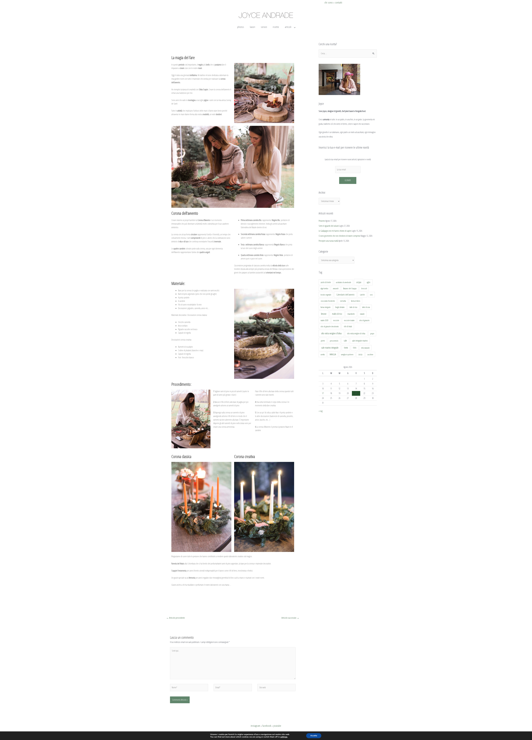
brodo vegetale (326, 294)
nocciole (336, 320)
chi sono (328, 2)
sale (345, 340)
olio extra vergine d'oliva (331, 333)
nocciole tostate (349, 320)
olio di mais (348, 326)
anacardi (335, 288)
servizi (264, 27)
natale (362, 313)
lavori (252, 27)
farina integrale (326, 307)
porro (323, 340)
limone (323, 313)
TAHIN (346, 347)
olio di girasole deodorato (330, 326)
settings (283, 737)
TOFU (354, 347)
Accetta (313, 735)
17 (323, 393)
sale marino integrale (329, 347)
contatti (338, 2)
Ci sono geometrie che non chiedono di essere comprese (339, 235)
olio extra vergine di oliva (356, 333)
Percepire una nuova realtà (328, 240)
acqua (358, 282)
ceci (371, 294)
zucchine (370, 354)
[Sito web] (276, 688)
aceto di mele (326, 282)
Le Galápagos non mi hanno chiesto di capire (335, 230)
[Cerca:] (348, 53)
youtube (277, 726)
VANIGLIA (333, 354)
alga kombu (324, 288)
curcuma (343, 300)
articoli (288, 27)
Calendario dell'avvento (345, 294)
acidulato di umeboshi (343, 282)
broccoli (364, 288)
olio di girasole (364, 320)
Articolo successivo (290, 617)
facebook (266, 726)
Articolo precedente (175, 617)
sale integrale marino (360, 340)
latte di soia (366, 307)
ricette (276, 27)
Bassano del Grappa (349, 288)
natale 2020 (324, 320)
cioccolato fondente (328, 300)
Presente (322, 220)
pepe (372, 333)
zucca (360, 354)
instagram (255, 726)
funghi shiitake (340, 307)
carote (362, 294)
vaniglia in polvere (347, 354)
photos (240, 27)
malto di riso (337, 313)
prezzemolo (334, 340)
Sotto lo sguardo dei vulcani (329, 225)
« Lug (321, 411)
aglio (368, 282)
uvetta (323, 354)
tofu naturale (365, 347)
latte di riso (353, 307)
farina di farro (355, 300)
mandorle (351, 313)
